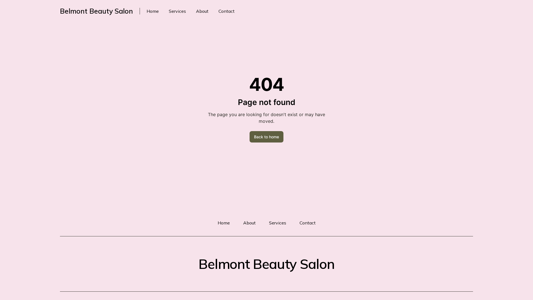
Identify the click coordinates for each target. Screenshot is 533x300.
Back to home (266, 136)
